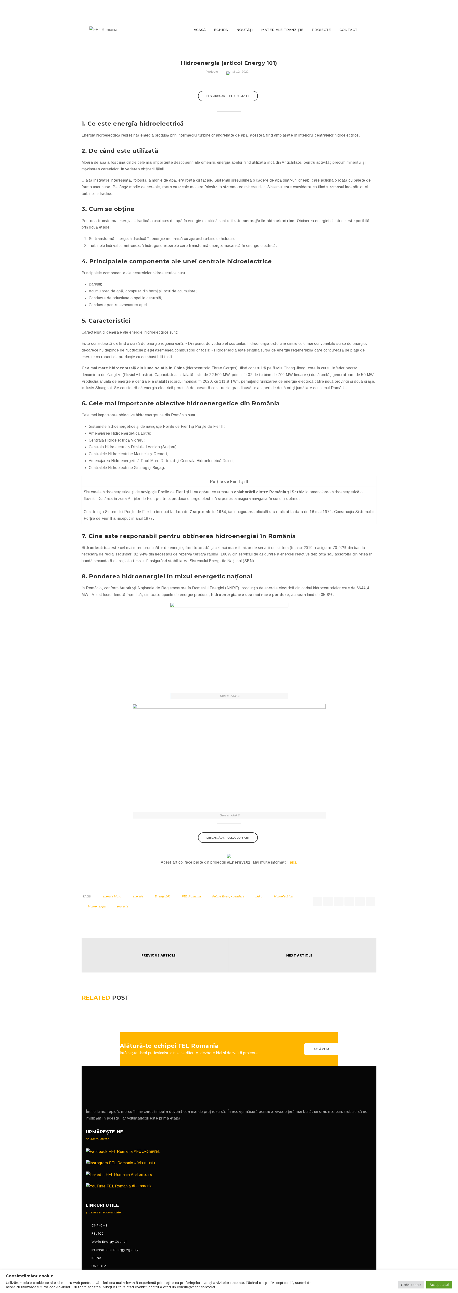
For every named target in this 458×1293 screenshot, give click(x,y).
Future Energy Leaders (228, 896)
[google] (339, 901)
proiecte (122, 906)
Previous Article (158, 955)
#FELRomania (146, 1151)
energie (138, 896)
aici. (293, 862)
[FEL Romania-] (104, 29)
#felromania (144, 1163)
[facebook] (317, 901)
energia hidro (112, 896)
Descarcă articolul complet (228, 96)
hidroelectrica (283, 896)
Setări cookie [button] (411, 1285)
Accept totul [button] (439, 1285)
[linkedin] (349, 901)
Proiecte (212, 71)
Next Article (299, 955)
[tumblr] (360, 901)
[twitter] (328, 901)
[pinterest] (370, 901)
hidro (259, 896)
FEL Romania (191, 896)
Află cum (321, 1049)
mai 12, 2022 (239, 71)
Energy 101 (163, 896)
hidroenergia (97, 906)
